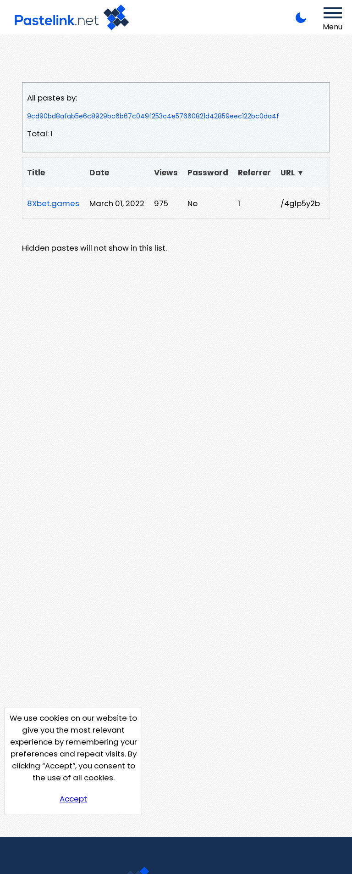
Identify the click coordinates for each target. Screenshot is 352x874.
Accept (73, 798)
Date (99, 172)
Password (207, 172)
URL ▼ (292, 172)
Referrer (254, 172)
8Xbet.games (53, 203)
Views (166, 172)
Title (36, 172)
